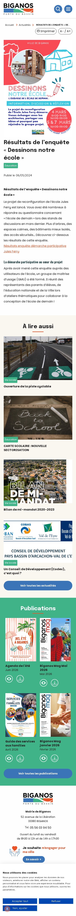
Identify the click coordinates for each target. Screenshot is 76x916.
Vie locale (10, 380)
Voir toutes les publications (38, 773)
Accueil (9, 24)
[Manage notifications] (7, 909)
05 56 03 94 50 (40, 828)
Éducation (11, 165)
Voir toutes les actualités (38, 585)
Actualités (25, 24)
